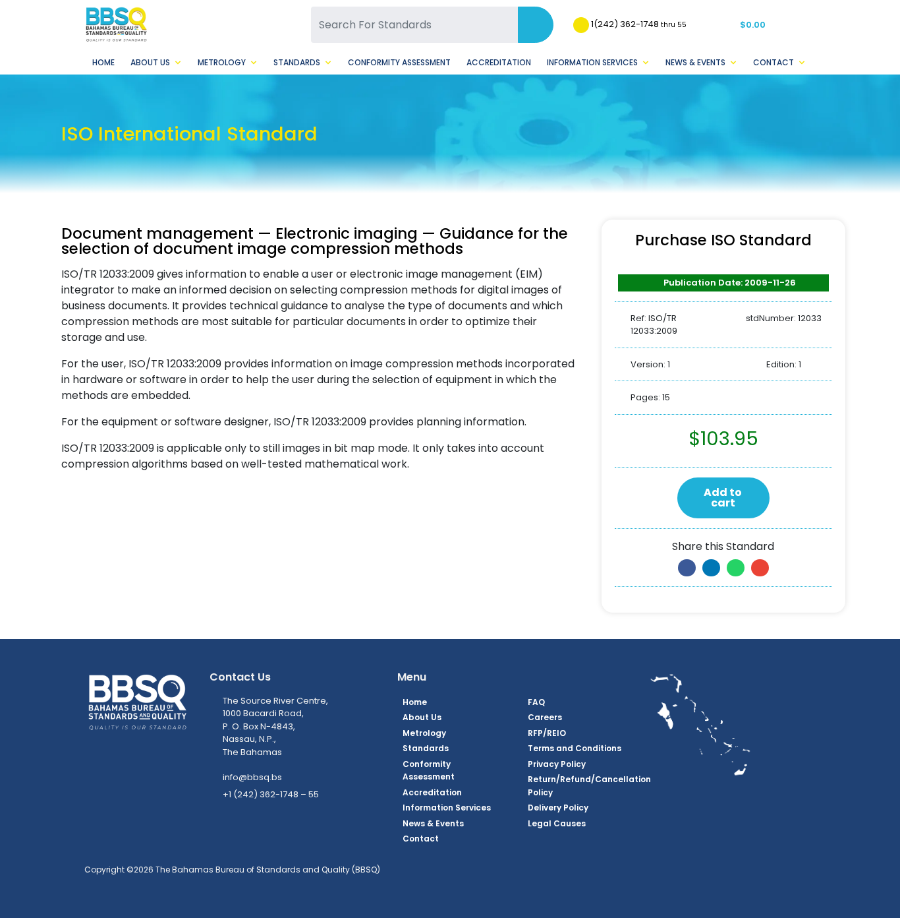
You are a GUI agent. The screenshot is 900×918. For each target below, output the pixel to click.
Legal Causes (557, 823)
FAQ (536, 702)
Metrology (222, 62)
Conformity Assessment (399, 62)
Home (103, 62)
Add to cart (723, 497)
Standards (296, 62)
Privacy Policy (557, 764)
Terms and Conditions (574, 748)
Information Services (592, 62)
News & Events (695, 62)
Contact (773, 62)
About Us (150, 62)
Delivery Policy (558, 807)
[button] (687, 567)
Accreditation (498, 62)
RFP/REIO (547, 733)
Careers (545, 717)
